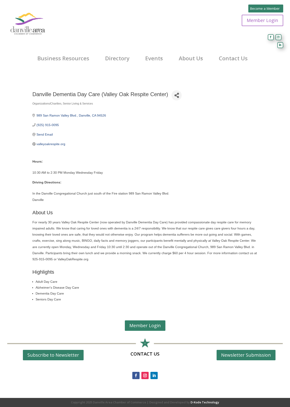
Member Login (262, 20)
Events (154, 58)
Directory (117, 58)
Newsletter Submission (246, 355)
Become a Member (265, 8)
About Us (191, 58)
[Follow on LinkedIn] (280, 45)
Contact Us (233, 58)
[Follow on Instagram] (278, 37)
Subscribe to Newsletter (53, 355)
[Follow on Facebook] (271, 37)
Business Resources (63, 58)
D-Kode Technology (205, 402)
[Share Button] (177, 95)
